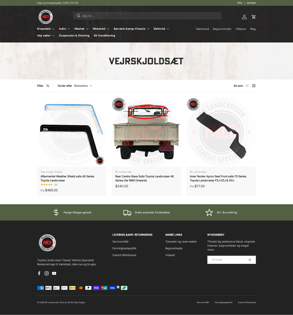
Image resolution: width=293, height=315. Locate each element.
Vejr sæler (44, 35)
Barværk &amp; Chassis (129, 28)
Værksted (202, 29)
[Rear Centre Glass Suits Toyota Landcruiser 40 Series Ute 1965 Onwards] (146, 132)
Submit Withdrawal (124, 255)
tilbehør (79, 28)
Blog (253, 29)
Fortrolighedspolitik (124, 248)
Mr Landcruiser (52, 302)
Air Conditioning (104, 35)
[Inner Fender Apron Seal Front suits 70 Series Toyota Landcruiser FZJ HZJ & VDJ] (221, 132)
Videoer (241, 29)
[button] (254, 17)
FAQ (239, 2)
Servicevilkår (120, 241)
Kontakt (251, 2)
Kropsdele (44, 28)
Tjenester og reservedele (181, 241)
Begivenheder (222, 29)
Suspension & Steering (74, 35)
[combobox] (147, 15)
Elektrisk (159, 28)
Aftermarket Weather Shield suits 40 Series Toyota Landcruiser (67, 178)
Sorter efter (65, 85)
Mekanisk (99, 28)
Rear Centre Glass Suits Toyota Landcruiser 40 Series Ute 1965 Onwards (144, 178)
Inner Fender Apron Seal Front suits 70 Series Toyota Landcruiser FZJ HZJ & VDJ (218, 178)
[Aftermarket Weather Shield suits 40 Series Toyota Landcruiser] (71, 132)
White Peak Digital (76, 302)
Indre (62, 28)
